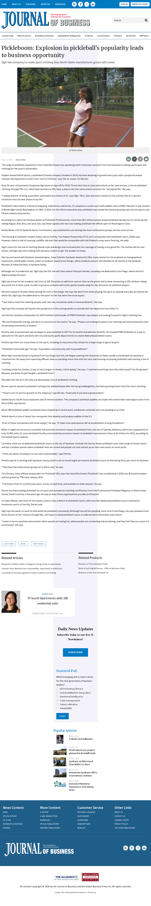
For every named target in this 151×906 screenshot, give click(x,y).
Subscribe (31, 4)
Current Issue (8, 36)
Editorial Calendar (86, 812)
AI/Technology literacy (71, 688)
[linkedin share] (128, 159)
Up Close (7, 820)
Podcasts (118, 36)
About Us (16, 4)
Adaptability (66, 708)
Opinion (6, 828)
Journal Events (103, 36)
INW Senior (144, 36)
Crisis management (70, 700)
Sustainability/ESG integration (75, 692)
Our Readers (83, 816)
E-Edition (89, 36)
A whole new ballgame (81, 739)
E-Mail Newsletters (49, 816)
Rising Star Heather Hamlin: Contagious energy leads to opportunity (31, 564)
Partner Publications (50, 828)
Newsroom (60, 4)
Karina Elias (20, 159)
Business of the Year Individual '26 (93, 572)
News (5, 812)
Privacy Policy (121, 824)
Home (4, 4)
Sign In (124, 4)
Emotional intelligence (71, 696)
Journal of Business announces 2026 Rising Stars (81, 786)
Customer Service (90, 807)
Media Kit (81, 828)
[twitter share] (134, 159)
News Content (13, 807)
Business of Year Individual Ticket (93, 564)
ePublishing (91, 892)
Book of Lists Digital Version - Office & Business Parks (101, 568)
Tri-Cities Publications (125, 828)
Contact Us (120, 816)
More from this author (45, 613)
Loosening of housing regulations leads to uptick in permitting (28, 572)
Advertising (82, 820)
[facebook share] (140, 159)
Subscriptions (83, 824)
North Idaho (38, 544)
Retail (23, 544)
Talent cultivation (69, 704)
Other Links (123, 807)
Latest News (9, 544)
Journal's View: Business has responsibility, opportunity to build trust (31, 568)
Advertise (45, 4)
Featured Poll (66, 671)
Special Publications (49, 824)
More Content (50, 807)
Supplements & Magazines (69, 36)
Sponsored (131, 36)
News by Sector (24, 36)
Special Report (10, 816)
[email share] (146, 159)
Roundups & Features (44, 36)
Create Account (140, 4)
